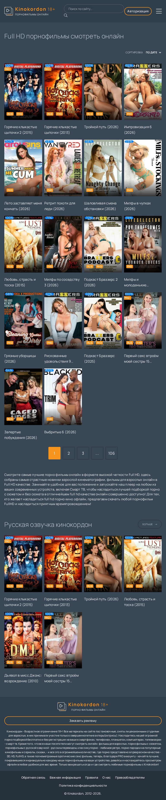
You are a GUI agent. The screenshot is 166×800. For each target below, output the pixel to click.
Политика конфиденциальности (83, 785)
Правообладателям (130, 777)
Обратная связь (33, 777)
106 (111, 453)
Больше (147, 524)
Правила (91, 777)
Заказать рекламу (83, 721)
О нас (106, 777)
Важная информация (65, 777)
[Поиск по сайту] (65, 15)
